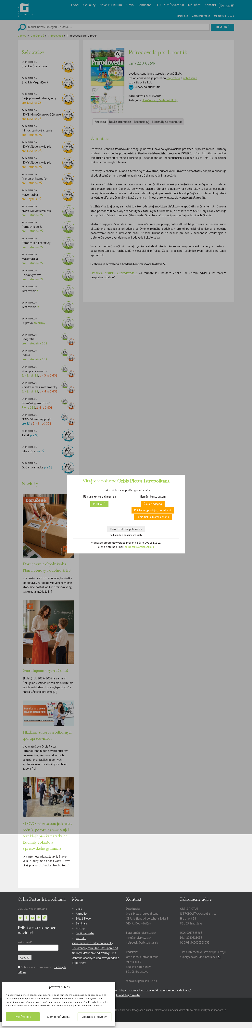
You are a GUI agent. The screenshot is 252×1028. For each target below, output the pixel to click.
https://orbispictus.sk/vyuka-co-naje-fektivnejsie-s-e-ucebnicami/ (149, 990)
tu (219, 957)
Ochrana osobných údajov (88, 958)
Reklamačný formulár (85, 948)
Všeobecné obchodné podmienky (92, 943)
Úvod (79, 908)
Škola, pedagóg (153, 504)
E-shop (80, 928)
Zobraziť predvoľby (94, 1016)
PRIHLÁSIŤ (99, 504)
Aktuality (81, 913)
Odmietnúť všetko (58, 1016)
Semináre (81, 923)
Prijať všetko (23, 1016)
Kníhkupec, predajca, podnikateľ (152, 510)
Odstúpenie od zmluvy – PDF (99, 953)
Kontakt (81, 938)
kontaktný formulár (128, 995)
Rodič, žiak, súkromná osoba (153, 517)
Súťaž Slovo (83, 918)
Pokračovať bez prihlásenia (126, 529)
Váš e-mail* (25, 942)
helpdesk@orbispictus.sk (139, 547)
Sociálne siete (85, 933)
